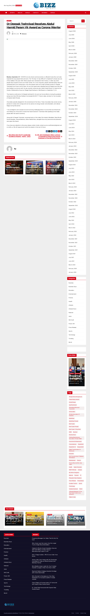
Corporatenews (72, 444)
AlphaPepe (71, 418)
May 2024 (71, 131)
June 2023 (71, 172)
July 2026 (71, 34)
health (70, 467)
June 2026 (72, 38)
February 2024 (73, 142)
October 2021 (72, 246)
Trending (71, 338)
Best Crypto (72, 423)
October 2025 (72, 68)
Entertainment (72, 294)
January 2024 (72, 146)
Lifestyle (9, 20)
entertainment (72, 460)
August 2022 (72, 209)
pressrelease (80, 480)
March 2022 (72, 227)
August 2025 (72, 75)
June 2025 (71, 83)
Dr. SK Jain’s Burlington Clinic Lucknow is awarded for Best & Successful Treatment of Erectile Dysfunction (47, 136)
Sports (12, 12)
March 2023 (72, 183)
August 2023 (72, 164)
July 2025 (71, 79)
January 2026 (72, 57)
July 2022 (71, 213)
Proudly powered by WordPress (11, 613)
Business (44, 12)
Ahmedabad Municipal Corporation (74, 408)
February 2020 (73, 268)
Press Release (72, 327)
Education (71, 290)
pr (80, 475)
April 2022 (71, 224)
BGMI (70, 432)
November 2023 (73, 153)
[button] (85, 12)
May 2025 (71, 86)
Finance (71, 297)
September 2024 (73, 116)
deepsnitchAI (80, 447)
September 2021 (73, 250)
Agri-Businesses (73, 405)
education (71, 453)
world (80, 489)
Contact (36, 12)
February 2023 (73, 187)
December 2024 (73, 105)
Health (20, 12)
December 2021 (73, 239)
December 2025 (73, 60)
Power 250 (72, 323)
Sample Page (83, 613)
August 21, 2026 (75, 381)
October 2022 (72, 201)
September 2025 (73, 72)
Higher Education (78, 467)
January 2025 (72, 101)
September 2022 (73, 205)
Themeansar (31, 613)
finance (79, 460)
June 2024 (72, 127)
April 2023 (71, 179)
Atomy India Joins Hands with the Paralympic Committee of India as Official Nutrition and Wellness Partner (44, 561)
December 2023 (73, 150)
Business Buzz (73, 286)
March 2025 (72, 94)
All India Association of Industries (74, 415)
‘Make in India (72, 497)
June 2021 (71, 261)
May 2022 (71, 220)
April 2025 (71, 90)
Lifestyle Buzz (72, 309)
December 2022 (73, 194)
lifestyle (80, 469)
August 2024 (72, 120)
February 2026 (73, 53)
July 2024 (71, 124)
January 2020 (72, 272)
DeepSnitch (80, 444)
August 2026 (72, 31)
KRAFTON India (72, 469)
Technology (72, 335)
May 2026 (71, 42)
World (27, 12)
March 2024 (72, 138)
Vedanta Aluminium (73, 489)
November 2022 (73, 198)
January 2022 (72, 235)
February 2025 (73, 98)
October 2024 (72, 112)
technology (72, 486)
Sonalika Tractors (73, 483)
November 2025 (73, 64)
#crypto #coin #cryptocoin (75, 396)
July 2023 (71, 168)
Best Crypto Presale (73, 426)
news (70, 316)
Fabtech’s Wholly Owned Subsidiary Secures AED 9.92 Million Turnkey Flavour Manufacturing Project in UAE (44, 549)
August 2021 (72, 253)
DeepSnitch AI (72, 447)
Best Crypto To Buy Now (75, 429)
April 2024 (71, 135)
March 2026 (72, 49)
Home (73, 613)
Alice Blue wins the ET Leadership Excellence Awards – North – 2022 (20, 135)
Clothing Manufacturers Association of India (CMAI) (75, 438)
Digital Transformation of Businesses (75, 450)
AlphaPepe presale (73, 421)
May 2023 (71, 175)
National (71, 312)
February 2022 (73, 231)
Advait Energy (72, 402)
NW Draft (71, 320)
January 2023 (72, 190)
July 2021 (71, 257)
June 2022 (71, 216)
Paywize (76, 475)
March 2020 (72, 265)
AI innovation (72, 411)
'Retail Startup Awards (74, 399)
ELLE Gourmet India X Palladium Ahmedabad (76, 457)
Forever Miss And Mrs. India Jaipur (75, 463)
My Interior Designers (74, 472)
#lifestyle (24, 33)
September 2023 (73, 161)
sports (80, 483)
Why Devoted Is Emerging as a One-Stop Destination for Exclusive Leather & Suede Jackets (43, 577)
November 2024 (73, 109)
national (71, 475)
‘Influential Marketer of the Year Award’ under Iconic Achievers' (75, 493)
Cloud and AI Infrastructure (75, 441)
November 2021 (73, 242)
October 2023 (72, 157)
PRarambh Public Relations (75, 478)
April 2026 (71, 46)
